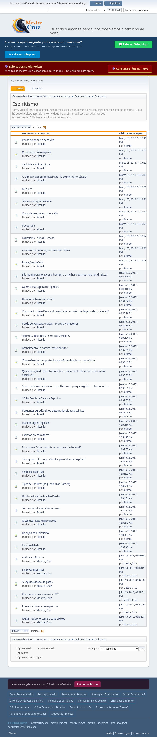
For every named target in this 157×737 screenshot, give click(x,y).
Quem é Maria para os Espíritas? (40, 287)
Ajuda (109, 733)
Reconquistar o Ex (47, 694)
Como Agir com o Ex (80, 707)
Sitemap (12, 733)
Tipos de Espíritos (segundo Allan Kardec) (46, 484)
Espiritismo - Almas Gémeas (38, 238)
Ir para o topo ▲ (141, 733)
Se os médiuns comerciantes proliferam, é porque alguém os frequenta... (65, 386)
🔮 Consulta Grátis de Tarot (130, 68)
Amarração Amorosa (62, 713)
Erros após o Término (122, 700)
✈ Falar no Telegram (22, 54)
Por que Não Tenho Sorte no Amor (28, 713)
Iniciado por (42, 133)
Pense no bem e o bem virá (38, 140)
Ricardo (41, 144)
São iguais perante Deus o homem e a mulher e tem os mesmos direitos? (64, 274)
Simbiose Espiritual (33, 471)
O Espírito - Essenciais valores (39, 520)
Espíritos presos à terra (35, 435)
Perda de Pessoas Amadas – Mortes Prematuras (50, 323)
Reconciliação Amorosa (74, 694)
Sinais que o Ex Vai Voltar (105, 694)
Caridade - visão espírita (36, 164)
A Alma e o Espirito (33, 557)
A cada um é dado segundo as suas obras (46, 250)
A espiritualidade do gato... (38, 582)
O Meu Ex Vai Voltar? (134, 694)
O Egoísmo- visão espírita (36, 152)
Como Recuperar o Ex (21, 694)
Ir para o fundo (20, 127)
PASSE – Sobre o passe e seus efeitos (43, 618)
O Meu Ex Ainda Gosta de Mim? (26, 700)
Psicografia (28, 225)
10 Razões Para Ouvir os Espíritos (41, 398)
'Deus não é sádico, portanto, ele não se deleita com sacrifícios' (58, 360)
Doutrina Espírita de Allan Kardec (41, 496)
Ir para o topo (19, 631)
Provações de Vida (32, 262)
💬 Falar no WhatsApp (133, 44)
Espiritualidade (30, 545)
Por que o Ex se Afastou (60, 700)
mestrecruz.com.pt (98, 723)
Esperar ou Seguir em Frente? (112, 707)
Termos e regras (122, 733)
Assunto (27, 133)
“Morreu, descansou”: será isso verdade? (46, 336)
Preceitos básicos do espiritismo (40, 606)
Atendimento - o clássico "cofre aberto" (45, 348)
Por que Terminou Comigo (92, 700)
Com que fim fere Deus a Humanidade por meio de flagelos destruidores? (65, 311)
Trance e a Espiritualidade (37, 201)
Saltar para (93, 648)
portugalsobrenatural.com (22, 727)
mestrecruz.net (59, 723)
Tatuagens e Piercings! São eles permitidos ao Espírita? (54, 459)
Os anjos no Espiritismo (35, 533)
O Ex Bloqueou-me (19, 707)
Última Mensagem (131, 133)
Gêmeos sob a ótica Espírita (38, 299)
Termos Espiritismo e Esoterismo (41, 508)
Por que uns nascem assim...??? (40, 594)
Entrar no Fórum (87, 684)
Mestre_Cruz (44, 561)
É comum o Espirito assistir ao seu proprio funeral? (51, 447)
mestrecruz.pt (77, 723)
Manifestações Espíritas (35, 423)
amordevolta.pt (119, 723)
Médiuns (27, 189)
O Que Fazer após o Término (49, 707)
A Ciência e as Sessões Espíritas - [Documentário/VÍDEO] (54, 176)
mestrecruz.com (39, 723)
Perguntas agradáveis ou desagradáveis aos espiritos (53, 410)
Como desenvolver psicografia (40, 213)
